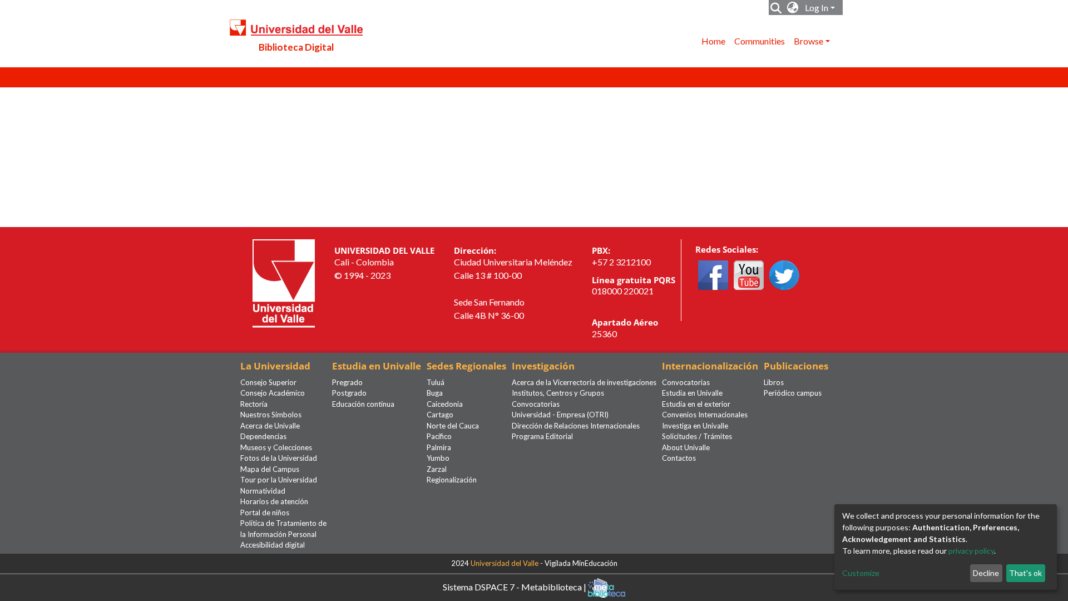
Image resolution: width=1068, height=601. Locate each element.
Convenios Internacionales (705, 414)
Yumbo (438, 458)
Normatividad (262, 490)
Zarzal (437, 469)
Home (713, 41)
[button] (793, 7)
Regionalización (452, 479)
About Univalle (686, 447)
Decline (986, 573)
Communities (759, 41)
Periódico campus (793, 392)
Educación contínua (363, 404)
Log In (816, 7)
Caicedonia (445, 404)
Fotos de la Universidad (278, 458)
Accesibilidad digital (272, 544)
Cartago (440, 414)
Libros (774, 382)
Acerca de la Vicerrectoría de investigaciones (584, 382)
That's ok (1025, 573)
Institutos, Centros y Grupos (558, 392)
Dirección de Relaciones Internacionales (576, 425)
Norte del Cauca (453, 425)
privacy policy (971, 550)
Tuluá (435, 382)
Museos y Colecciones (276, 447)
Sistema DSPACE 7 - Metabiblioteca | (515, 586)
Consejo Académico (272, 392)
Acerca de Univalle (270, 425)
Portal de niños (264, 512)
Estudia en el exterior (696, 404)
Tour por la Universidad (278, 479)
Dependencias (263, 436)
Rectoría (254, 404)
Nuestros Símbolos (270, 414)
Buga (435, 392)
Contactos (679, 458)
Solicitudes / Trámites (697, 436)
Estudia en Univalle (692, 392)
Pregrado (347, 382)
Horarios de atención (274, 501)
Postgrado (349, 392)
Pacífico (439, 436)
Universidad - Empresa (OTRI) (560, 414)
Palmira (439, 447)
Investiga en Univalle (695, 425)
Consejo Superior (268, 382)
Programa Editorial (542, 436)
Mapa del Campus (269, 469)
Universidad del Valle (504, 563)
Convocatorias (536, 404)
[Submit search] (776, 8)
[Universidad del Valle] (284, 282)
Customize (860, 573)
